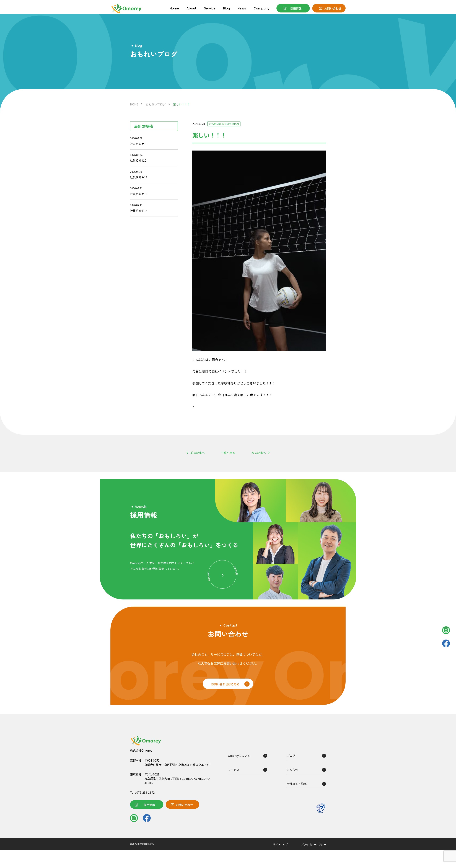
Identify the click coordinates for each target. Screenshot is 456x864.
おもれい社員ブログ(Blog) (224, 124)
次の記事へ (259, 453)
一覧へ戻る (228, 453)
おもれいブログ (156, 104)
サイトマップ (280, 844)
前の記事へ (197, 453)
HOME (134, 104)
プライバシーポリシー (313, 844)
